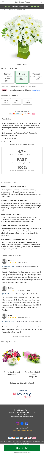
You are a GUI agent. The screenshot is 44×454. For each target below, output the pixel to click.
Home (3, 9)
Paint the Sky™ (20, 294)
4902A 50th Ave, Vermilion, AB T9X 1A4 (22, 412)
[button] (39, 449)
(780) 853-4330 (22, 414)
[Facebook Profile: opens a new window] (22, 423)
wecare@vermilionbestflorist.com (22, 417)
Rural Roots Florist (22, 2)
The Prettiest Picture (22, 321)
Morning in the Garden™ (23, 266)
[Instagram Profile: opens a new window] (17, 423)
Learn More (36, 90)
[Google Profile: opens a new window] (26, 423)
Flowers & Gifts (11, 9)
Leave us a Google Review (22, 430)
